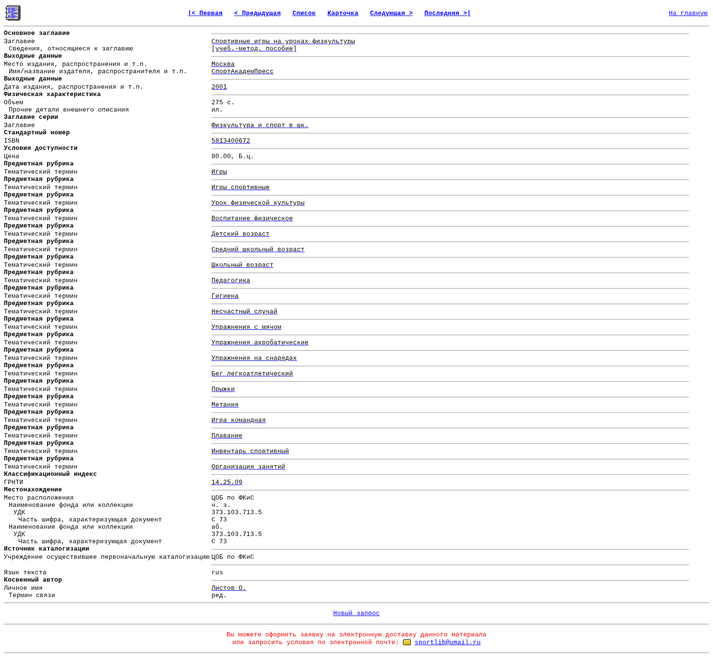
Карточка (342, 13)
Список (304, 13)
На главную (688, 13)
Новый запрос (356, 613)
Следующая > (391, 13)
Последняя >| (447, 13)
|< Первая (205, 13)
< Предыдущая (257, 13)
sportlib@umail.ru (448, 642)
